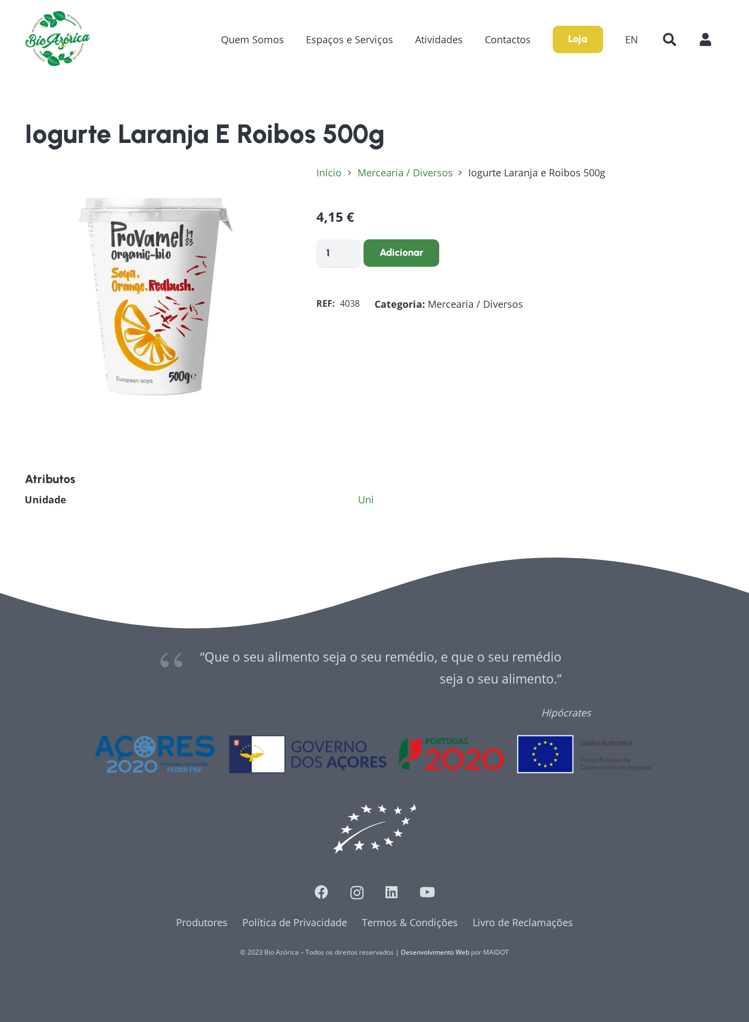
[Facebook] (321, 892)
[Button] (710, 39)
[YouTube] (427, 892)
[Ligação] (57, 39)
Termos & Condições (410, 922)
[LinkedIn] (391, 892)
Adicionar (401, 252)
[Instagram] (357, 892)
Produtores (202, 922)
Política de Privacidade (294, 922)
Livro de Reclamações (523, 922)
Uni (366, 499)
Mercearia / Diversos (405, 172)
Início (329, 172)
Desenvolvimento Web (435, 952)
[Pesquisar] (669, 39)
